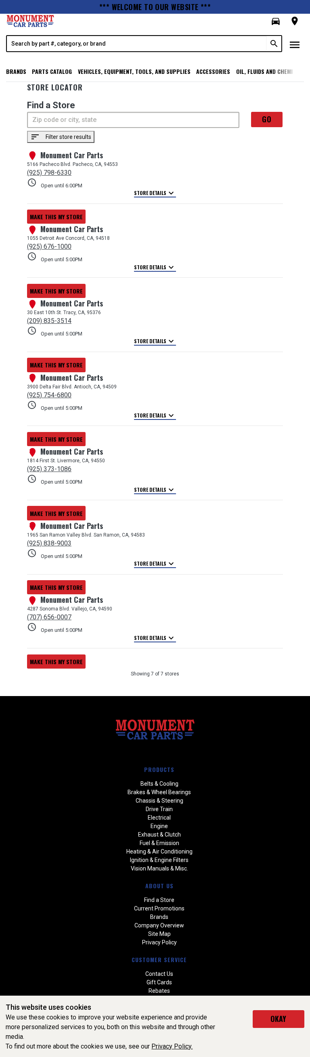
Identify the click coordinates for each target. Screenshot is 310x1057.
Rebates (159, 991)
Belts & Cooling (159, 783)
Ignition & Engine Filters (159, 860)
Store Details (155, 193)
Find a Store (159, 900)
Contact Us (159, 974)
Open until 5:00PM (54, 257)
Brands (16, 71)
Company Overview (159, 925)
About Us (159, 885)
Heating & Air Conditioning (159, 851)
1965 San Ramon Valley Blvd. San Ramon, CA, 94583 (86, 535)
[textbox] (137, 43)
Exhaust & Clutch (159, 834)
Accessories (213, 71)
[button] (275, 21)
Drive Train (159, 809)
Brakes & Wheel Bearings (159, 792)
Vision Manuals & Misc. (159, 868)
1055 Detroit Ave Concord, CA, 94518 (68, 238)
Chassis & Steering (159, 800)
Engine (159, 826)
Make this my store (56, 216)
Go (267, 119)
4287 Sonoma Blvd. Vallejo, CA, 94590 (69, 609)
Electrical (159, 817)
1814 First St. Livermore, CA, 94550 (66, 460)
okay (278, 1018)
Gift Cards (159, 982)
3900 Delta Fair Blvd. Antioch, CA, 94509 (72, 387)
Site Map (159, 934)
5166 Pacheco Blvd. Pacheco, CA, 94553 (72, 164)
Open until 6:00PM (54, 183)
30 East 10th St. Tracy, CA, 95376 (64, 312)
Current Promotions (159, 908)
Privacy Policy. (172, 1046)
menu (294, 44)
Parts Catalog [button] (52, 71)
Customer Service (159, 959)
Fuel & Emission (159, 843)
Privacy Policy (159, 942)
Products (159, 769)
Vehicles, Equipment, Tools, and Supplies (134, 71)
